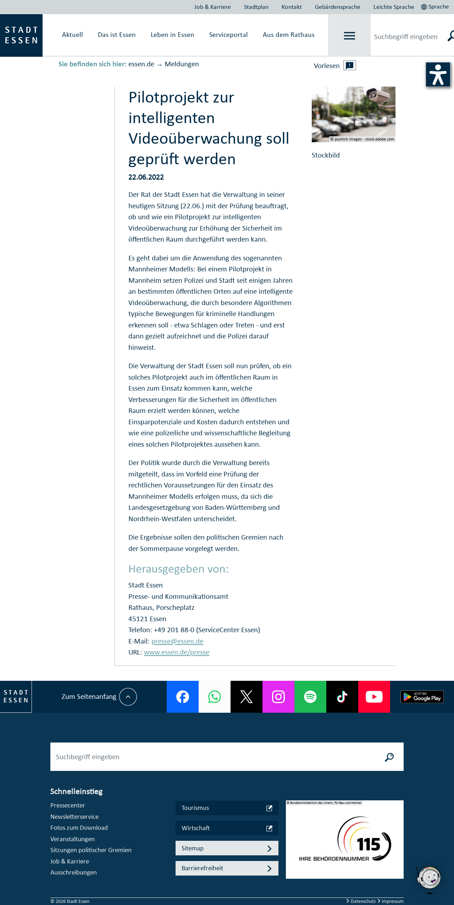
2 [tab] (291, 845)
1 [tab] (291, 834)
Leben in (172, 34)
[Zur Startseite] (21, 34)
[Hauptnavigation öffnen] (349, 36)
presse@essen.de (177, 641)
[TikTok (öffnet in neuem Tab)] (342, 697)
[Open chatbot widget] (429, 880)
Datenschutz (363, 901)
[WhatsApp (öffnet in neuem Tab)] (215, 697)
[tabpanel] (345, 843)
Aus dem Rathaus (289, 34)
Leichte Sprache (393, 7)
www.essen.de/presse (176, 652)
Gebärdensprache (337, 7)
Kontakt (292, 7)
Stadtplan (256, 7)
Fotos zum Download (79, 827)
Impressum (392, 901)
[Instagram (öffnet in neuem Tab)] (278, 697)
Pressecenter (67, 805)
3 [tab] (291, 856)
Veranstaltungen (72, 839)
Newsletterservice (74, 816)
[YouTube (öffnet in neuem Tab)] (374, 697)
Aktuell (72, 34)
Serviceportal (228, 34)
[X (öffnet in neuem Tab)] (246, 697)
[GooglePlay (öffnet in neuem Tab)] (422, 697)
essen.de (141, 63)
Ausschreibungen (73, 872)
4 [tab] (291, 868)
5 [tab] (291, 879)
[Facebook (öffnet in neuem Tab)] (183, 697)
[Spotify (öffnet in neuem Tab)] (310, 697)
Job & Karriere (212, 7)
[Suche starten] (389, 757)
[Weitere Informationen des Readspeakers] (349, 65)
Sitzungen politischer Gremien (91, 850)
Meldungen (182, 63)
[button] (435, 5)
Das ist (117, 34)
